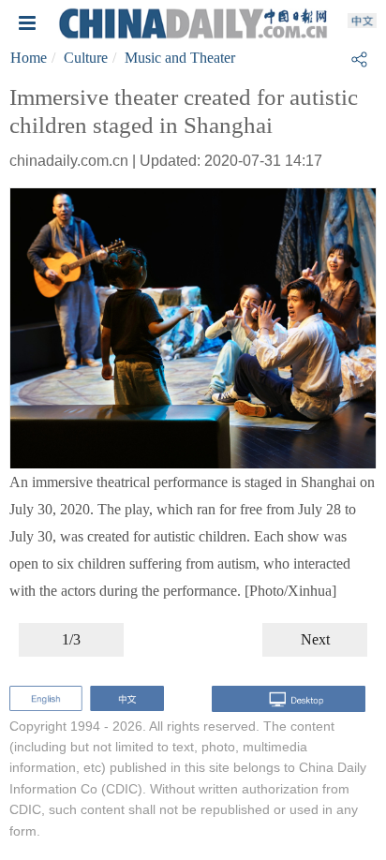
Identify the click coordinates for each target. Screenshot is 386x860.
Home (28, 58)
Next (315, 639)
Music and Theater (180, 58)
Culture (86, 58)
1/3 (71, 639)
